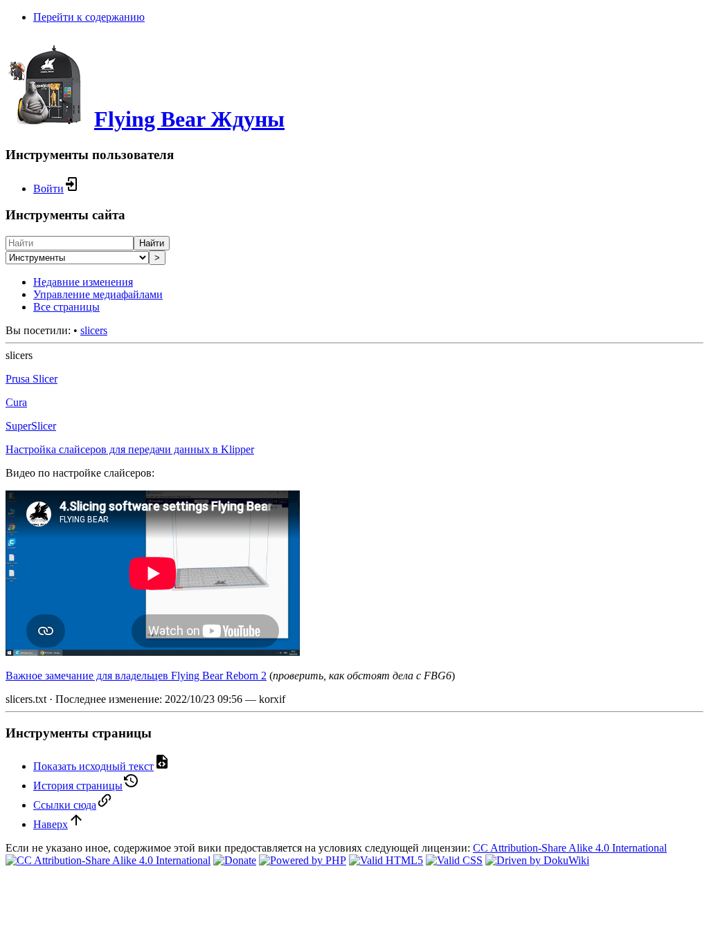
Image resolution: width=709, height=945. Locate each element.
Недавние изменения (83, 282)
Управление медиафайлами (98, 294)
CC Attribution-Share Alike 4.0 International (570, 848)
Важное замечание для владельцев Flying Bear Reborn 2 (136, 675)
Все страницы (66, 307)
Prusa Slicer (31, 379)
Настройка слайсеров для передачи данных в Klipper (130, 449)
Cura (16, 402)
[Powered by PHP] (302, 860)
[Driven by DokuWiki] (537, 860)
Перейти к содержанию (89, 17)
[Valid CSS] (454, 860)
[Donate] (234, 860)
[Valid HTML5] (386, 860)
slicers (93, 330)
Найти (151, 243)
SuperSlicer (31, 426)
